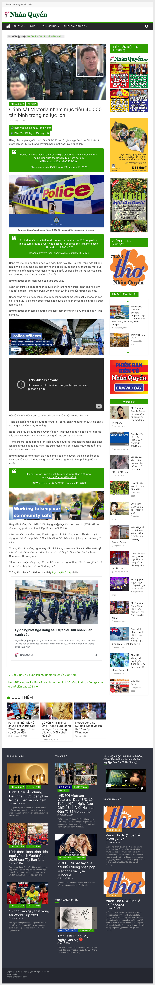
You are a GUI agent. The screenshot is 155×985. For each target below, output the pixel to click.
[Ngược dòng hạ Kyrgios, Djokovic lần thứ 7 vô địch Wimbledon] (90, 704)
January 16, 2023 (77, 167)
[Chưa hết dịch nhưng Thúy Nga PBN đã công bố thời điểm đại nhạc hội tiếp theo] (120, 551)
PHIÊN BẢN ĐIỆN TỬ (74, 26)
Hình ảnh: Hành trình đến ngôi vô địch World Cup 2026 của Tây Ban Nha (28, 856)
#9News (44, 161)
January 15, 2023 (79, 252)
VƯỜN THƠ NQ (113, 830)
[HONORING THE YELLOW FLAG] (119, 323)
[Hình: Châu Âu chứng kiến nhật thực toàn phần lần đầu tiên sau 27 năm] (27, 764)
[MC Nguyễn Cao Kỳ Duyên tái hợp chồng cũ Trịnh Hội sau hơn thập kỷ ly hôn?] (120, 406)
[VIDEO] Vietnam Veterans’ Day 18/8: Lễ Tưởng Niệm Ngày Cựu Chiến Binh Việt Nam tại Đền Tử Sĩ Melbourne (76, 804)
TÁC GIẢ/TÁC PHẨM (67, 930)
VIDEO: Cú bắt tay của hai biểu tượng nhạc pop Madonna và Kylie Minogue (76, 869)
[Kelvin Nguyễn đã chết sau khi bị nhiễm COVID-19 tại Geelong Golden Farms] (120, 525)
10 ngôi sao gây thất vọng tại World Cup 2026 (29, 913)
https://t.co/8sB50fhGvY (63, 161)
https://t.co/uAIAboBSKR (62, 477)
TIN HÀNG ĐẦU (17, 104)
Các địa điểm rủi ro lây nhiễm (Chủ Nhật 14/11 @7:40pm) (137, 440)
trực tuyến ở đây (61, 572)
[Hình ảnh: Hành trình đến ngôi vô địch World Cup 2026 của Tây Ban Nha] (27, 824)
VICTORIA (32, 104)
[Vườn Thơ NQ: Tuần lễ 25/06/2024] (124, 807)
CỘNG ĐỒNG (64, 787)
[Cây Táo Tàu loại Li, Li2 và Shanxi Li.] (120, 481)
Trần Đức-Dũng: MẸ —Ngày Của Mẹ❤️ (75, 938)
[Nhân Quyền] (8, 26)
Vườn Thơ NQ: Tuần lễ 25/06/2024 (123, 837)
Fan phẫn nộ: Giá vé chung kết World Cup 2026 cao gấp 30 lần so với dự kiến (21, 727)
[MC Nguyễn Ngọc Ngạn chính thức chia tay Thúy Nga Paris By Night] (120, 601)
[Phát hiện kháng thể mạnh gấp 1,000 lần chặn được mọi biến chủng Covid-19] (120, 653)
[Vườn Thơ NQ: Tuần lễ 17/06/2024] (124, 873)
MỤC (32, 26)
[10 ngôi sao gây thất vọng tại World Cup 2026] (27, 883)
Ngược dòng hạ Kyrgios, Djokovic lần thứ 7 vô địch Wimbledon (88, 727)
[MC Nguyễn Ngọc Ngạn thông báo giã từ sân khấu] (120, 577)
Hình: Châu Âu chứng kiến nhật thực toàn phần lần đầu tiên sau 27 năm (28, 796)
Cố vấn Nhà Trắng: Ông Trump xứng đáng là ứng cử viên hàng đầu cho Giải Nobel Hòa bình (56, 729)
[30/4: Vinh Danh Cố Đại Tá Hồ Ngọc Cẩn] (120, 501)
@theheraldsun (89, 243)
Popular (130, 401)
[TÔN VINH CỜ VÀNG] (119, 306)
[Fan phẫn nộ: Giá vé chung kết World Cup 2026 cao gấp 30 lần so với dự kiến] (23, 704)
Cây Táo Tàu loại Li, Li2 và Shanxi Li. (137, 486)
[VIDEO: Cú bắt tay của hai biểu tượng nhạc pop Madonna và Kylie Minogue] (76, 835)
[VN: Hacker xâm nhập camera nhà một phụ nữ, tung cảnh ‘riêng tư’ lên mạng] (120, 455)
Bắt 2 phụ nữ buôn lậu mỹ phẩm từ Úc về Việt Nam (42, 674)
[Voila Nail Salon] (120, 679)
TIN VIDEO (63, 790)
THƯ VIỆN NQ (50, 26)
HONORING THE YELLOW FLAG (137, 326)
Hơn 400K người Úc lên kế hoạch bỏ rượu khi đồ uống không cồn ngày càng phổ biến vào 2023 (56, 684)
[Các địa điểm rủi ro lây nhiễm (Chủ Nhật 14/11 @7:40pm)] (120, 432)
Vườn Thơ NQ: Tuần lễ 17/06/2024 (123, 903)
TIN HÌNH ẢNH (33, 787)
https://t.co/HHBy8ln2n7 (59, 247)
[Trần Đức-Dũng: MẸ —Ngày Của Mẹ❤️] (76, 908)
